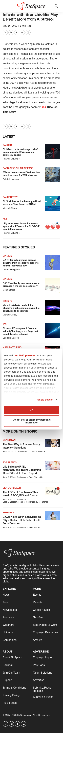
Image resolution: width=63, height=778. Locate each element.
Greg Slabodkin (36, 477)
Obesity (7, 301)
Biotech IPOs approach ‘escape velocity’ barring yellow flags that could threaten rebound (20, 331)
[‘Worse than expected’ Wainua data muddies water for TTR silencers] (52, 174)
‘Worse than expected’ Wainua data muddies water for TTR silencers (21, 174)
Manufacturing (12, 347)
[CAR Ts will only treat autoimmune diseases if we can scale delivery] (52, 285)
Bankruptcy (10, 197)
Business (8, 512)
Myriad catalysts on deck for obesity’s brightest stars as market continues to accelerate (21, 308)
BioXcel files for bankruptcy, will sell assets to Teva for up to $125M (22, 202)
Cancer (7, 145)
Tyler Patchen (35, 527)
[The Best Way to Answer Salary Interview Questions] (52, 443)
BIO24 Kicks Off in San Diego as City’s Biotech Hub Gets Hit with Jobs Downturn (22, 520)
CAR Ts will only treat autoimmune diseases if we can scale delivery (21, 284)
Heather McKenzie (11, 159)
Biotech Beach (12, 488)
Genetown (9, 440)
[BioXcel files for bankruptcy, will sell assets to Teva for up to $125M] (52, 203)
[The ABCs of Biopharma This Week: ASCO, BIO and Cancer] (52, 491)
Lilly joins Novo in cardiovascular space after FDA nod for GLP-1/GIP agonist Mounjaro (21, 226)
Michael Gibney (10, 208)
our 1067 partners (25, 355)
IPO (5, 324)
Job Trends (10, 462)
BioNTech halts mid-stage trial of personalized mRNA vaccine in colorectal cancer (20, 152)
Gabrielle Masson (11, 179)
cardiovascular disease (18, 168)
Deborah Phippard (11, 269)
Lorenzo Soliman (37, 452)
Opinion (7, 256)
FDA (5, 219)
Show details (45, 399)
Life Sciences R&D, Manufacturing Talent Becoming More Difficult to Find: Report (22, 469)
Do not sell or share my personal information (31, 421)
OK (31, 409)
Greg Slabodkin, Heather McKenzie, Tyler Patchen (25, 502)
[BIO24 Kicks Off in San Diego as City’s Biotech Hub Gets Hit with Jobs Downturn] (52, 515)
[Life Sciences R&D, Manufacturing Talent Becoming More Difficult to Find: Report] (52, 465)
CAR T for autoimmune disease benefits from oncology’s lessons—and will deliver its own (22, 263)
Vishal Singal (9, 290)
